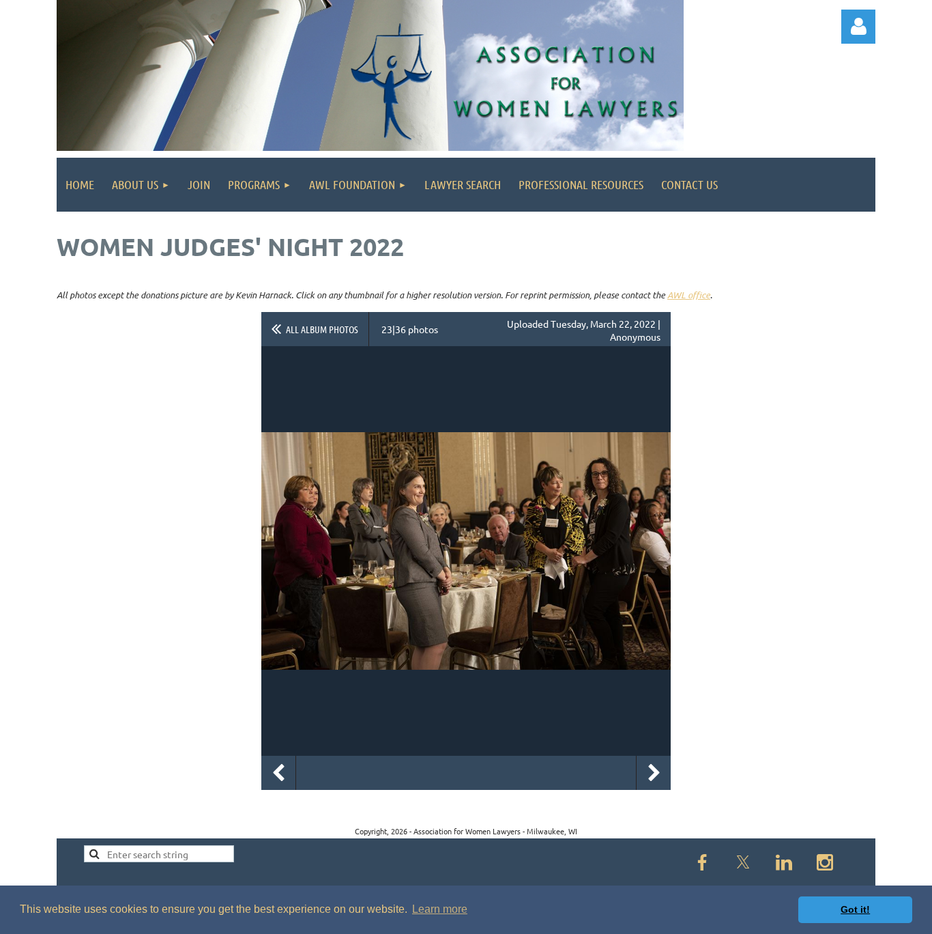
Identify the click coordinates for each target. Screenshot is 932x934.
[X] (743, 862)
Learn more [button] (439, 909)
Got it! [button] (855, 909)
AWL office (688, 295)
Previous (278, 773)
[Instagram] (825, 862)
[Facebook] (702, 862)
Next (654, 773)
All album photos (322, 329)
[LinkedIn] (784, 862)
